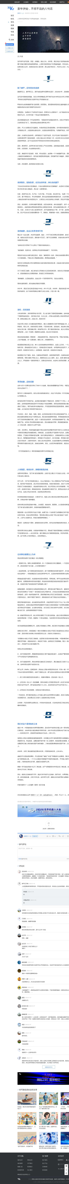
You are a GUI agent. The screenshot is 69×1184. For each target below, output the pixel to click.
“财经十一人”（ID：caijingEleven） (42, 795)
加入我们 (29, 1170)
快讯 (12, 18)
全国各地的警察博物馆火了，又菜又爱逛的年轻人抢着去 (27, 1127)
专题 (12, 31)
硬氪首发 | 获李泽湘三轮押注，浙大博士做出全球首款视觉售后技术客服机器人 (48, 1147)
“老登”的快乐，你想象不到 (25, 1146)
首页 (12, 15)
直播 (12, 25)
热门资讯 (44, 1160)
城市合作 (20, 1160)
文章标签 (44, 1166)
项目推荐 (20, 1163)
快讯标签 (44, 1170)
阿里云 (33, 1179)
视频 (12, 28)
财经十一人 (21, 13)
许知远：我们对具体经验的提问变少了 (27, 1107)
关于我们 (29, 1163)
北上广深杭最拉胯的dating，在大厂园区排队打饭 (48, 1107)
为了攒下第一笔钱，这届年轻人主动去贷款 (48, 1127)
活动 (12, 35)
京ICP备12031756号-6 (59, 1182)
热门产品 (44, 1163)
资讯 (12, 22)
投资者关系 (21, 1170)
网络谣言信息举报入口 (24, 1174)
